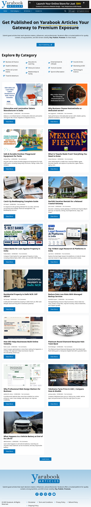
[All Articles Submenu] (32, 11)
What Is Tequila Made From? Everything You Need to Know (67, 155)
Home (5, 11)
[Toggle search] (65, 11)
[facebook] (37, 494)
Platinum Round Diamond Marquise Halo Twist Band (66, 343)
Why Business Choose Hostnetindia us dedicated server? (65, 109)
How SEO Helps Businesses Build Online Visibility (21, 343)
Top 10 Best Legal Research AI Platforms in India (67, 250)
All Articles (27, 11)
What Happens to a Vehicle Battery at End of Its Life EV (23, 437)
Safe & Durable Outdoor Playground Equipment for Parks (19, 155)
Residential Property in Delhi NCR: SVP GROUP (21, 295)
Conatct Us (38, 11)
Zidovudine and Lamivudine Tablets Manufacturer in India (19, 109)
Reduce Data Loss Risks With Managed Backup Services (65, 295)
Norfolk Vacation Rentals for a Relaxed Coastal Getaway (65, 202)
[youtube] (54, 494)
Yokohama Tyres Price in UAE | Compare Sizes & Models (66, 390)
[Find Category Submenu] (20, 11)
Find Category (15, 11)
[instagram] (45, 494)
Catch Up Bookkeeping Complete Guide (21, 201)
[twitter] (41, 494)
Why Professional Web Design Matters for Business (22, 390)
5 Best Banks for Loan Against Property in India (22, 250)
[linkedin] (49, 494)
